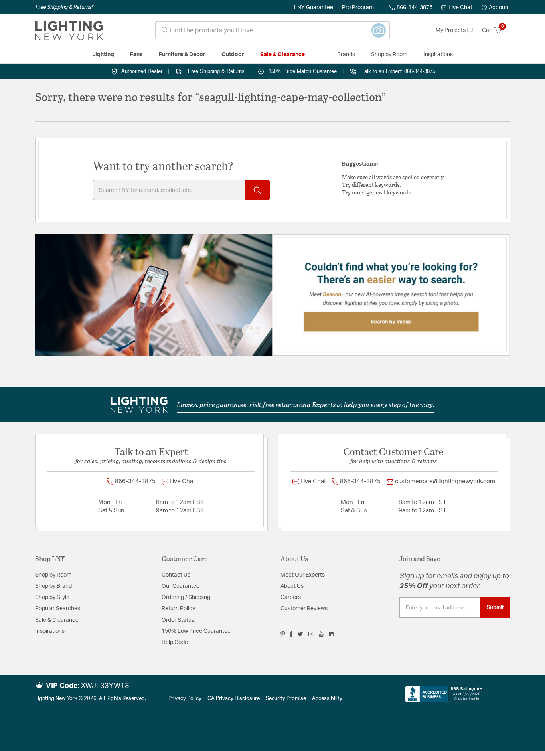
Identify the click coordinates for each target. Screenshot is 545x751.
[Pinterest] (282, 634)
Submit (495, 607)
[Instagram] (311, 634)
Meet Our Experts (302, 575)
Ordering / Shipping (186, 597)
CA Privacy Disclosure (233, 698)
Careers (290, 597)
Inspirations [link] (438, 54)
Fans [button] (136, 54)
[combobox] (272, 30)
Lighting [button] (103, 54)
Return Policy (178, 608)
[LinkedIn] (331, 634)
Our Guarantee (180, 586)
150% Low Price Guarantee (196, 631)
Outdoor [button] (232, 54)
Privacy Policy (184, 698)
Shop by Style (52, 597)
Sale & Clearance (57, 620)
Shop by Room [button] (389, 54)
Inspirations (50, 631)
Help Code (175, 642)
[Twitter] (300, 634)
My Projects (451, 30)
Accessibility (327, 698)
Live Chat (460, 7)
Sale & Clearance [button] (282, 54)
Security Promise (286, 698)
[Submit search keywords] (257, 190)
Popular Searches (57, 608)
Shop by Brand (53, 586)
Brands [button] (346, 54)
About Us (292, 586)
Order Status (178, 620)
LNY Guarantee (313, 7)
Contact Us (176, 575)
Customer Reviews (304, 608)
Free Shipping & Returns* (64, 7)
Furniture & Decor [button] (182, 54)
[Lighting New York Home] (69, 30)
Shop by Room (53, 575)
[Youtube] (321, 634)
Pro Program (358, 7)
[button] (496, 7)
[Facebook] (291, 634)
